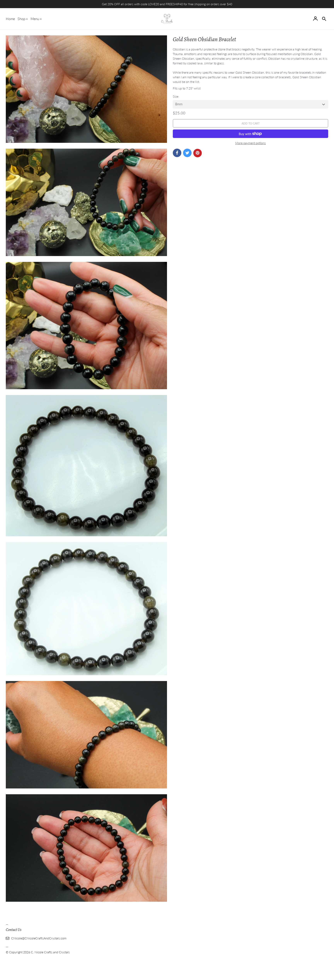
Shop (21, 19)
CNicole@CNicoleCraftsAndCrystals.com (38, 938)
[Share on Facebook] (177, 153)
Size (175, 96)
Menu (35, 19)
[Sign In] (315, 18)
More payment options (250, 143)
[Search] (324, 18)
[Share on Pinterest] (197, 153)
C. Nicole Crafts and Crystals (50, 952)
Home (10, 19)
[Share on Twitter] (187, 153)
